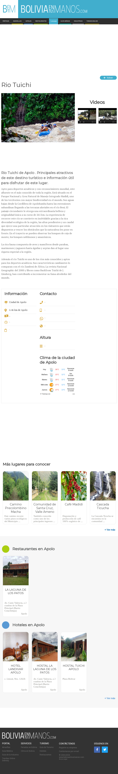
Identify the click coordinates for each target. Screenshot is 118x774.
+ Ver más (110, 529)
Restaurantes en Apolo (33, 548)
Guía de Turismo (46, 747)
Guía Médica (7, 751)
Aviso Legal (63, 759)
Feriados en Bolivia (29, 747)
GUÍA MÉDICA (65, 21)
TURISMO (53, 21)
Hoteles (43, 751)
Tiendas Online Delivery (8, 759)
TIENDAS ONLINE (92, 21)
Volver (109, 77)
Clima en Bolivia (28, 751)
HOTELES (28, 21)
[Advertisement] (59, 47)
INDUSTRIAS (78, 21)
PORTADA (6, 21)
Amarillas (6, 747)
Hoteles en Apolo (28, 624)
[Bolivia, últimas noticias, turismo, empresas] (29, 738)
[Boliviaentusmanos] (9, 12)
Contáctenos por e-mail (69, 751)
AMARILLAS (17, 21)
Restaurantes (45, 755)
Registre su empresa (68, 748)
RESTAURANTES (40, 21)
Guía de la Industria (10, 755)
